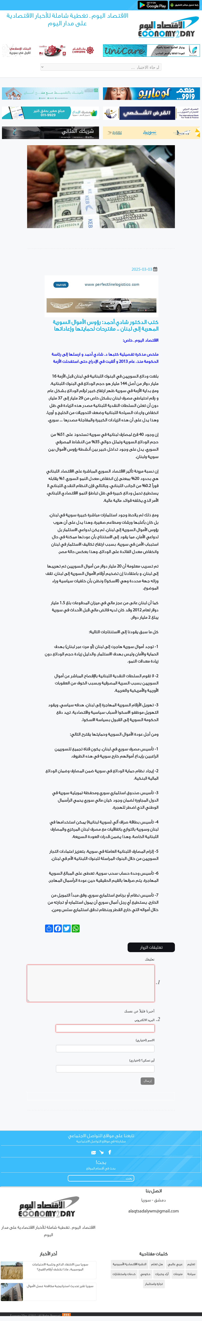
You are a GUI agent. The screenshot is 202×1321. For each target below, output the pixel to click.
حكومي (145, 1274)
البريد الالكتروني (144, 1020)
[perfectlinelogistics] (101, 290)
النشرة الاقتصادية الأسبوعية (129, 1264)
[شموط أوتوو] (101, 311)
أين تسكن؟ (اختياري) (141, 1060)
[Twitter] (100, 1151)
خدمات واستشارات (124, 1274)
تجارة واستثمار (154, 1284)
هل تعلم (157, 1264)
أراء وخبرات (161, 1274)
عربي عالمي (175, 1264)
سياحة (191, 1274)
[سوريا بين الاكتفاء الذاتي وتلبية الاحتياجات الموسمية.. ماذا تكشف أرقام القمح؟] (12, 1278)
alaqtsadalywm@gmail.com (153, 1211)
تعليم (191, 1264)
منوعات (178, 1274)
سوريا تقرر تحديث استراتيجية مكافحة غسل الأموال (60, 1286)
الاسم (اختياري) (145, 1040)
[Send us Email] (92, 1151)
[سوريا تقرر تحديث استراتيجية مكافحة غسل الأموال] (12, 1300)
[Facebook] (108, 1151)
